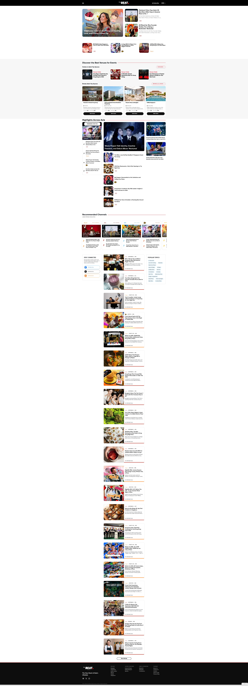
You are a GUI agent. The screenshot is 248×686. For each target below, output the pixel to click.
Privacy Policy (156, 674)
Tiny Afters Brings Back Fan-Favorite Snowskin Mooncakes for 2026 (134, 279)
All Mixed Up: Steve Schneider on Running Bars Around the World (128, 200)
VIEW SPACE (92, 113)
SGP (135, 506)
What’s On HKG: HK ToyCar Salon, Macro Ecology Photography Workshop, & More (134, 568)
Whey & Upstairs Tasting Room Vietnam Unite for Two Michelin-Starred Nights (133, 644)
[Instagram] (89, 678)
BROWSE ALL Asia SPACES (158, 83)
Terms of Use (156, 672)
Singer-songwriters (153, 276)
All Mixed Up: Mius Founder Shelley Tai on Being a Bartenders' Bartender (148, 26)
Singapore (113, 675)
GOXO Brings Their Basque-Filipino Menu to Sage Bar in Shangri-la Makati (132, 356)
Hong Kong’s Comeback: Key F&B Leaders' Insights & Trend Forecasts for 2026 (128, 189)
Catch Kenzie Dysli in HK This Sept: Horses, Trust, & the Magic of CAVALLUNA (133, 318)
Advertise (141, 669)
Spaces (126, 671)
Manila (112, 674)
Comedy (158, 271)
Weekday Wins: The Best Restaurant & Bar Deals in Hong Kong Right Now (133, 433)
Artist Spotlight (159, 278)
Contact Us (155, 669)
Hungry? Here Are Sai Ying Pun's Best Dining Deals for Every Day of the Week (134, 625)
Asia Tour (151, 274)
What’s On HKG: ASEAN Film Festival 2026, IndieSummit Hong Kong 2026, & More (133, 337)
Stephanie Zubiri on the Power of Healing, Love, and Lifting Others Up (102, 32)
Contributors (142, 671)
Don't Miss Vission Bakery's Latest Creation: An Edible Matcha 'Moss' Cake (134, 414)
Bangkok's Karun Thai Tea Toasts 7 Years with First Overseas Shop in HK (134, 395)
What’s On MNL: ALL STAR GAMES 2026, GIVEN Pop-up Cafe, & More (132, 548)
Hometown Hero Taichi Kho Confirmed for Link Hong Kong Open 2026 (133, 529)
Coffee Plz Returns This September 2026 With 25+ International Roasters (132, 606)
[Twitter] (86, 678)
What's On (131, 295)
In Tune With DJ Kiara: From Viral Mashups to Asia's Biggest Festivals (128, 45)
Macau (112, 672)
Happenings (130, 256)
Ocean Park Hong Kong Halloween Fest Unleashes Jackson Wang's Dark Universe (133, 587)
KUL (135, 275)
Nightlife (131, 467)
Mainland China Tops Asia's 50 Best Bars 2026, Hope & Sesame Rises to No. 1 (149, 12)
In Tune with (151, 260)
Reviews (130, 621)
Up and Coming (152, 262)
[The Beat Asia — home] (88, 668)
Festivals (160, 262)
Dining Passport (128, 669)
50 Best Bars (151, 269)
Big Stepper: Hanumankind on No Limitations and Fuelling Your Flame (127, 178)
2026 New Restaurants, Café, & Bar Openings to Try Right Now (128, 167)
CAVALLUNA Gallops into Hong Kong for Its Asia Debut (157, 45)
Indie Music (151, 278)
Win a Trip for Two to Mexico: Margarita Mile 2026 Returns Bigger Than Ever (133, 260)
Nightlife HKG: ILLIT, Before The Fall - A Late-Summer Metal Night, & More (133, 491)
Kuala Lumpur (114, 671)
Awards (158, 269)
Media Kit (141, 668)
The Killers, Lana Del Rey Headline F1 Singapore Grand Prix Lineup (128, 155)
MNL (135, 352)
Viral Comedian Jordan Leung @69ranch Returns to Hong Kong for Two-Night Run (133, 299)
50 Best (159, 267)
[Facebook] (83, 678)
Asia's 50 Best (152, 267)
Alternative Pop (158, 274)
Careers (155, 671)
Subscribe (156, 3)
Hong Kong (113, 669)
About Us (155, 668)
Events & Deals (128, 668)
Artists (129, 314)
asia (162, 3)
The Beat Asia (91, 267)
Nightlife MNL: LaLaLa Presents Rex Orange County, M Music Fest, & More (134, 472)
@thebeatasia (91, 271)
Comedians (151, 271)
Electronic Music (152, 265)
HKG (135, 256)
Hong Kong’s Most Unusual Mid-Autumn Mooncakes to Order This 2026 (134, 376)
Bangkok (113, 668)
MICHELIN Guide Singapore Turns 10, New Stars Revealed (101, 45)
